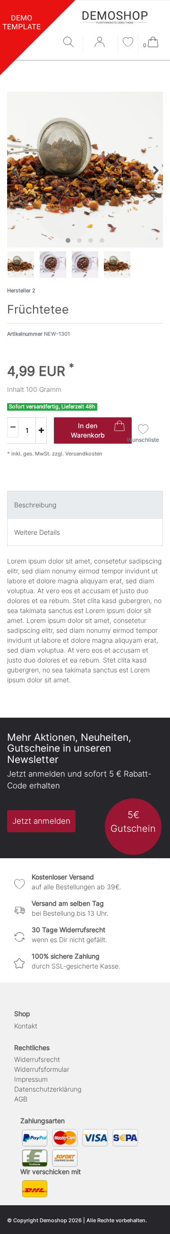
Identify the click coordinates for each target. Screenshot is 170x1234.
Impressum (31, 1079)
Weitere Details (37, 532)
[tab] (85, 505)
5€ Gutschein (133, 821)
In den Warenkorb (88, 430)
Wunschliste (143, 439)
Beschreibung (35, 505)
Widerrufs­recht (37, 1059)
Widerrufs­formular (41, 1069)
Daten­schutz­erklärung (47, 1089)
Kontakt (25, 1026)
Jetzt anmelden (41, 821)
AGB (20, 1099)
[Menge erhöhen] (41, 430)
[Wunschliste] (128, 43)
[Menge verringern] (12, 427)
